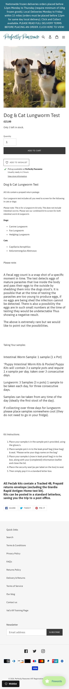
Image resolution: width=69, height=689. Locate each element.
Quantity (7, 136)
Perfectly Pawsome (22, 679)
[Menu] (63, 36)
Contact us (11, 602)
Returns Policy (13, 569)
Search (9, 537)
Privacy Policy (13, 553)
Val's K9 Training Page (17, 610)
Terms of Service (14, 586)
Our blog (10, 594)
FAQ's (9, 561)
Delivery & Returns (15, 578)
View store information (17, 176)
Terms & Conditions (16, 545)
